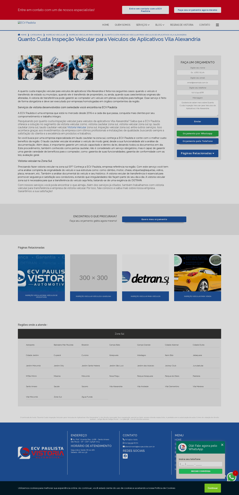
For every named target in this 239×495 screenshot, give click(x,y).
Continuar (213, 488)
